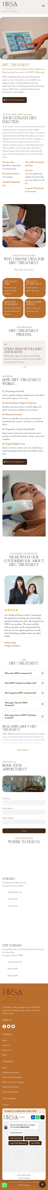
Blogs (4, 1055)
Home (4, 1040)
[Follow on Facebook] (4, 1026)
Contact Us (6, 1050)
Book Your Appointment (15, 100)
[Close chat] (42, 1184)
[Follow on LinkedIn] (8, 1026)
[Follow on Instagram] (13, 1026)
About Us (6, 1045)
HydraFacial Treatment (11, 1073)
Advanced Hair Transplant (12, 1077)
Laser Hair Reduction (10, 1092)
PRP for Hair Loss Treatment (13, 1082)
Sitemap (37, 1182)
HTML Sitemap (24, 1185)
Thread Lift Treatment (10, 1087)
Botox (4, 1068)
